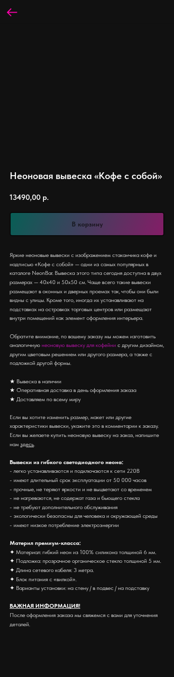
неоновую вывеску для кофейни (79, 345)
